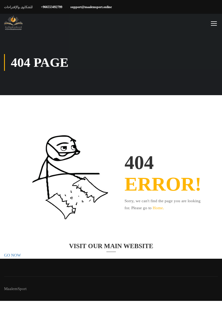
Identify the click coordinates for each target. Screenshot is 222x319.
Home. (158, 208)
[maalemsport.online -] (13, 23)
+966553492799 (51, 7)
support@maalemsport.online (91, 7)
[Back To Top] (211, 309)
